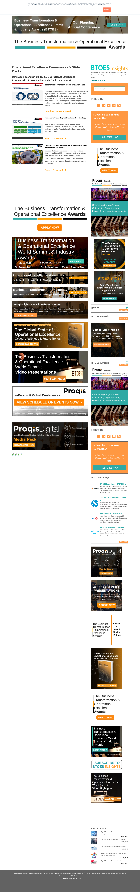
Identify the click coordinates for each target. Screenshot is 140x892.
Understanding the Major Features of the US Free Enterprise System (114, 854)
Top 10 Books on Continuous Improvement (113, 846)
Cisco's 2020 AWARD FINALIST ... (113, 527)
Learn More (123, 310)
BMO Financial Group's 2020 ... (112, 514)
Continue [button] (106, 9)
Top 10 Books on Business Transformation (113, 861)
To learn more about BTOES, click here (70, 876)
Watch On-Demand (100, 349)
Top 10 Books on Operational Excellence (113, 839)
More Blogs (123, 542)
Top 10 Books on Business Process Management (111, 833)
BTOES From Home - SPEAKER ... (113, 484)
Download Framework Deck (58, 111)
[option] (108, 340)
